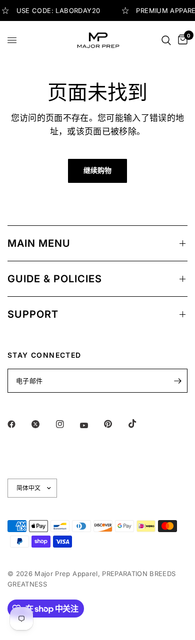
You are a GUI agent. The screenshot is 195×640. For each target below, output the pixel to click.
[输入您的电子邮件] (178, 381)
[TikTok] (139, 424)
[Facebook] (19, 424)
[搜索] (166, 40)
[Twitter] (43, 424)
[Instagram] (67, 424)
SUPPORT (33, 314)
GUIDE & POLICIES (55, 279)
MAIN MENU (39, 243)
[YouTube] (91, 425)
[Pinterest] (115, 424)
